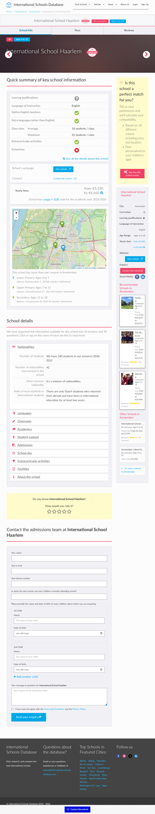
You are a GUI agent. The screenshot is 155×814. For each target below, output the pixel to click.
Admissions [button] (25, 445)
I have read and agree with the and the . (50, 709)
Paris (92, 771)
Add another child (27, 677)
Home (9, 12)
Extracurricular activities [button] (33, 461)
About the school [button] (28, 477)
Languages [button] (24, 413)
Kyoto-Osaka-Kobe (98, 778)
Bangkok (84, 771)
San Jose (91, 768)
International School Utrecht (135, 424)
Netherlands (20, 12)
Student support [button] (28, 437)
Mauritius (101, 761)
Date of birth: (20, 628)
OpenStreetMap (90, 268)
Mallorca (99, 764)
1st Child (18, 611)
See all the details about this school (86, 158)
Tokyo (104, 775)
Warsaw (83, 782)
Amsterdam (34, 12)
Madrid (83, 789)
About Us (124, 4)
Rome (82, 768)
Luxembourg (104, 768)
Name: (17, 615)
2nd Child (18, 647)
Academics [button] (24, 429)
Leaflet (79, 268)
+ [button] (16, 213)
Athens (83, 761)
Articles (98, 4)
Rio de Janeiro (86, 764)
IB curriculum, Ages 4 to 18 (132, 427)
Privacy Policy (79, 709)
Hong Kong (94, 775)
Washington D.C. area (90, 786)
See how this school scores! (133, 173)
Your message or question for (38, 685)
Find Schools (81, 4)
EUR (57, 199)
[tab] (59, 347)
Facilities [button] (23, 469)
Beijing (92, 761)
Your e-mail (16, 566)
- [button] (16, 217)
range (47, 199)
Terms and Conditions (54, 709)
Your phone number (20, 578)
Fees (77, 30)
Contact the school (131, 271)
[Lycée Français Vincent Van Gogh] (146, 54)
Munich (83, 778)
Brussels (100, 771)
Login (135, 4)
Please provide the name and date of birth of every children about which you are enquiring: (53, 604)
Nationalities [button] (25, 347)
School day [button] (24, 453)
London (83, 775)
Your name (16, 553)
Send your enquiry (27, 717)
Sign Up (145, 4)
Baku (104, 786)
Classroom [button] (24, 421)
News (111, 4)
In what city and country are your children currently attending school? (44, 591)
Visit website (134, 259)
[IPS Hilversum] (8, 54)
